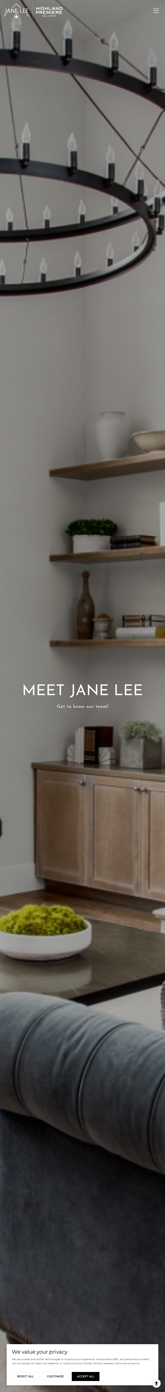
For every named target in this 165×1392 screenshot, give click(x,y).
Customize (55, 1376)
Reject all (25, 1376)
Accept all (85, 1376)
